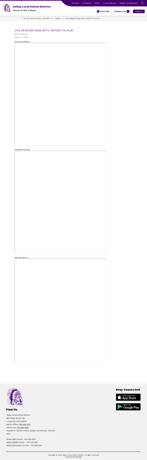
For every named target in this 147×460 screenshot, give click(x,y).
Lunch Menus (109, 3)
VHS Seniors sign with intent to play (82, 18)
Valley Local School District (36, 18)
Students (87, 3)
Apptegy (78, 457)
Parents (75, 3)
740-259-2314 (23, 427)
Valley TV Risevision (129, 3)
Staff (97, 3)
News (57, 18)
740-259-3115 (24, 424)
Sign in (138, 11)
